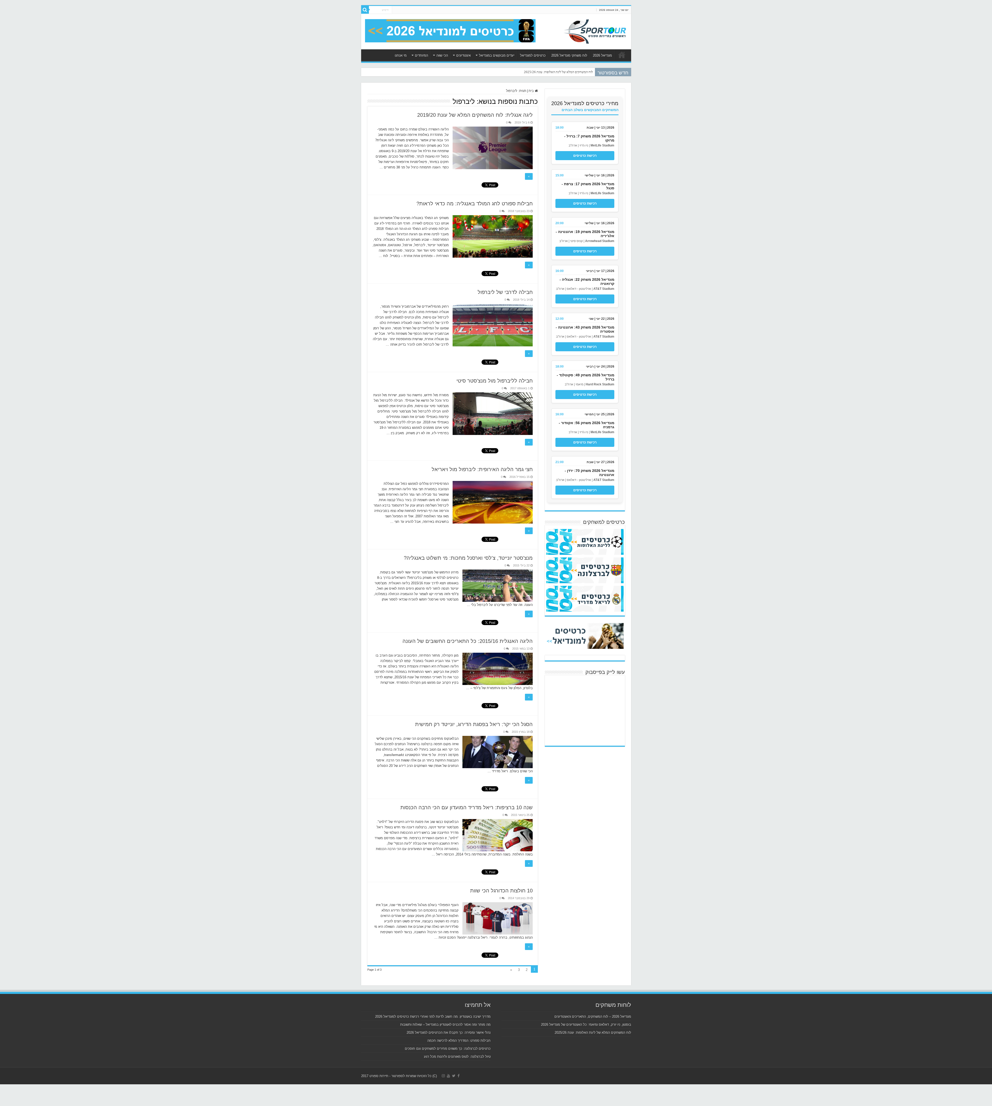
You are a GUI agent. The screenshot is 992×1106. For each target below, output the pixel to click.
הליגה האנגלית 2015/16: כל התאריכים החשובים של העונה (467, 641)
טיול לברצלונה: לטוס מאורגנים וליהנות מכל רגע (457, 1056)
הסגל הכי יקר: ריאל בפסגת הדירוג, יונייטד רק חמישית (474, 724)
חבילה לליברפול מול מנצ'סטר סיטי (494, 381)
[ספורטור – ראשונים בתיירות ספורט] (595, 31)
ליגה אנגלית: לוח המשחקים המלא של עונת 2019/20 (475, 115)
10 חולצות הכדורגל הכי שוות (501, 890)
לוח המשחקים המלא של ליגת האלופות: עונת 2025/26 (593, 1032)
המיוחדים (421, 55)
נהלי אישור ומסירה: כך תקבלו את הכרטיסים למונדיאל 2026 (449, 1032)
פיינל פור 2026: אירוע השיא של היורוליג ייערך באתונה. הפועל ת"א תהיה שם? (544, 72)
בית (532, 91)
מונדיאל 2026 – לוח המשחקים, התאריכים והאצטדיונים (592, 1016)
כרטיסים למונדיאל (533, 55)
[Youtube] (448, 1076)
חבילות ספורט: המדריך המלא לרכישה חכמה (459, 1040)
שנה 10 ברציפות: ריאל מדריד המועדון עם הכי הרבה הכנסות (466, 807)
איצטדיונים (463, 55)
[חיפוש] (365, 10)
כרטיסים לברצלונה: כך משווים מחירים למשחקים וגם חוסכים (448, 1048)
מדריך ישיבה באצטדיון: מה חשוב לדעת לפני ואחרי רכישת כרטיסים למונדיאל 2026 (433, 1016)
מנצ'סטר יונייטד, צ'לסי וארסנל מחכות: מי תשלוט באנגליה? (468, 558)
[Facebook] (458, 1076)
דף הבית (622, 54)
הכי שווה (442, 55)
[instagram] (443, 1076)
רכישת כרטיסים (584, 156)
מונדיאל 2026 (602, 55)
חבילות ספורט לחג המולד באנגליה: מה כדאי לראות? (474, 203)
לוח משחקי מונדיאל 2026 (569, 55)
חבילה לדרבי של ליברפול (505, 292)
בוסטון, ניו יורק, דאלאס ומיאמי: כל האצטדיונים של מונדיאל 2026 (586, 1024)
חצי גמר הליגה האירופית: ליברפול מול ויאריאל (482, 469)
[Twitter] (454, 1076)
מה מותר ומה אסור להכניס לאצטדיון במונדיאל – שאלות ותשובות (445, 1024)
